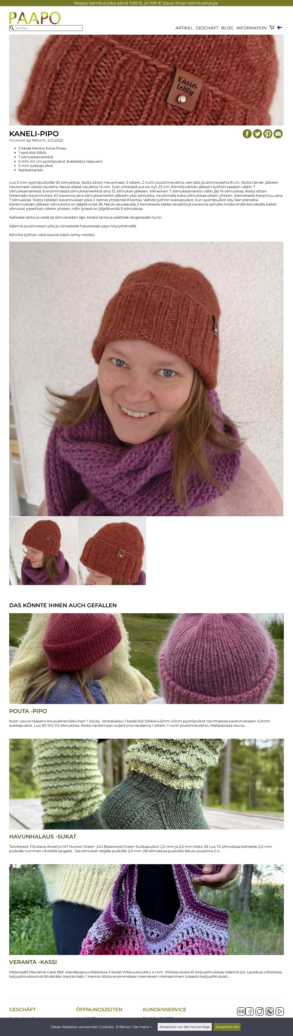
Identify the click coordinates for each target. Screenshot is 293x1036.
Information (251, 27)
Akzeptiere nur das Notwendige (185, 1027)
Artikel (184, 27)
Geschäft (207, 27)
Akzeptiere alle (227, 1027)
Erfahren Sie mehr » (134, 1027)
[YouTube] (280, 1012)
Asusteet (17, 140)
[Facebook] (249, 1012)
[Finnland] (280, 28)
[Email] (241, 1014)
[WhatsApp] (270, 1012)
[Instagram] (259, 1012)
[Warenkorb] (271, 27)
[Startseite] (35, 23)
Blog (227, 27)
